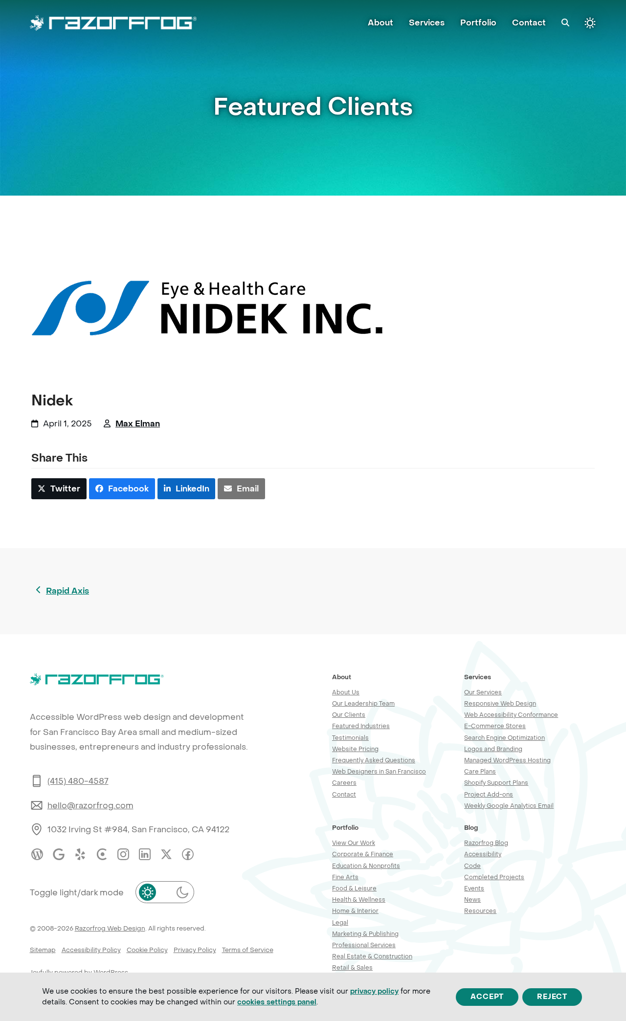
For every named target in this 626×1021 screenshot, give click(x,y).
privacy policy (374, 991)
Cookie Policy (147, 950)
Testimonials (350, 737)
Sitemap (43, 950)
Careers (344, 782)
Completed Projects (494, 877)
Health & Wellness (358, 899)
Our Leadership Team (363, 703)
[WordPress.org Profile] (37, 854)
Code (472, 866)
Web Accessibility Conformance (511, 714)
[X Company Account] (166, 854)
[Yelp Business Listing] (80, 854)
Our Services (483, 692)
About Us (345, 692)
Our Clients (348, 714)
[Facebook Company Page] (188, 854)
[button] (565, 23)
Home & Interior (355, 911)
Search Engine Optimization (504, 737)
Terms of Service (247, 950)
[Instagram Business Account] (123, 854)
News (472, 899)
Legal (340, 922)
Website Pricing (355, 749)
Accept (487, 996)
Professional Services (364, 945)
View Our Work (353, 843)
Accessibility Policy (91, 950)
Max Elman (137, 424)
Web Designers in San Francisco (379, 771)
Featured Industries (361, 726)
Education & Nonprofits (366, 866)
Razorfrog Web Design (110, 928)
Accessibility (482, 854)
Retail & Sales (352, 967)
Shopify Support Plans (496, 782)
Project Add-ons (488, 794)
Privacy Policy (195, 950)
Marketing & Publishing (365, 934)
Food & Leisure (354, 888)
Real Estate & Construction (372, 956)
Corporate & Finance (362, 854)
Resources (480, 911)
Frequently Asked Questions (373, 760)
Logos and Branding (493, 749)
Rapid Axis (67, 592)
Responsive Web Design (500, 703)
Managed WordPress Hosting (507, 760)
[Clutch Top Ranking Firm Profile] (102, 854)
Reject (552, 996)
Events (474, 888)
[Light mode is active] (590, 23)
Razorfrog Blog (486, 843)
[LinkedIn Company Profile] (145, 854)
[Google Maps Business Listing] (59, 854)
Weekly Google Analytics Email (509, 805)
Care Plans (480, 771)
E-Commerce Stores (495, 726)
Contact (344, 794)
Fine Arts (345, 877)
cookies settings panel (276, 1001)
